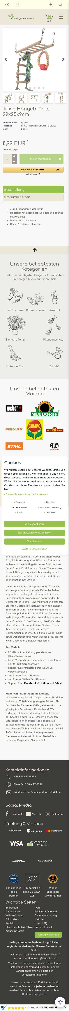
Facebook (30, 683)
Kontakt (10, 923)
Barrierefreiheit (43, 927)
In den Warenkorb (40, 158)
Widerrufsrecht (14, 915)
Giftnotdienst (13, 919)
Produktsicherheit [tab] (17, 197)
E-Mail (58, 683)
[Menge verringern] (14, 161)
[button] (33, 171)
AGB (37, 907)
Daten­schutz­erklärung (19, 494)
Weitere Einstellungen (34, 548)
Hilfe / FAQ (41, 923)
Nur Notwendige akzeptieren (34, 532)
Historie (39, 919)
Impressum (12, 907)
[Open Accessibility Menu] (60, 1002)
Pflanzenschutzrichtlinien (20, 927)
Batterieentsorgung (46, 915)
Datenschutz (13, 911)
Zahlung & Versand (46, 911)
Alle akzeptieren (34, 523)
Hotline (44, 683)
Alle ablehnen (35, 541)
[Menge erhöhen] (14, 156)
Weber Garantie (15, 930)
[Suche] (60, 4)
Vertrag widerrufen (48, 934)
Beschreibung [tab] (14, 189)
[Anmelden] (51, 4)
